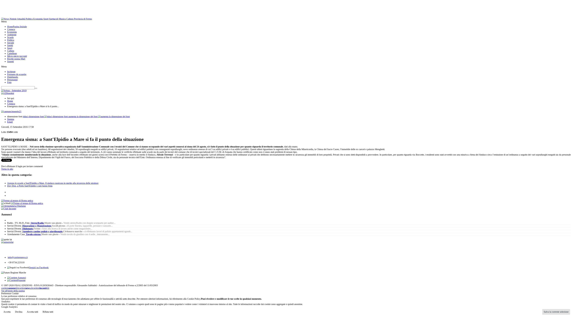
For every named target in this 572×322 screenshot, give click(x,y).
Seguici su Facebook (39, 267)
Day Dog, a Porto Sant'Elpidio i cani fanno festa (29, 186)
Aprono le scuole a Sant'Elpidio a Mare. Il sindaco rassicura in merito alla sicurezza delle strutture (52, 183)
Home (10, 101)
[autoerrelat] (7, 242)
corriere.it (9, 288)
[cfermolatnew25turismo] (13, 206)
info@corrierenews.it (18, 257)
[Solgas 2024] (14, 90)
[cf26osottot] (7, 93)
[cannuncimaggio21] (11, 111)
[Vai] (36, 88)
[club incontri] (8, 208)
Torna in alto (7, 169)
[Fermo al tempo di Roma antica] (17, 200)
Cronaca (11, 103)
